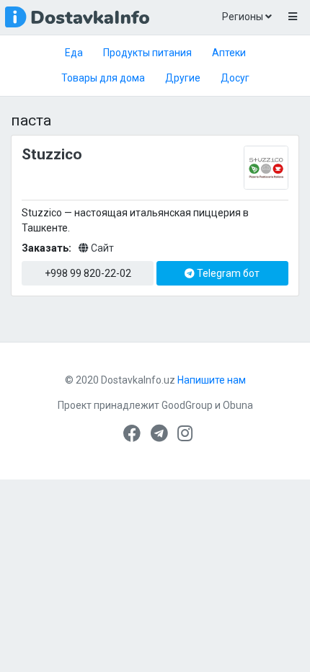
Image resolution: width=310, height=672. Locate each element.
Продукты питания (147, 52)
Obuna (238, 405)
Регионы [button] (243, 16)
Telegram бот (227, 273)
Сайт (101, 248)
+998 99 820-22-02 (88, 273)
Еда (74, 52)
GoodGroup (187, 405)
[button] (292, 17)
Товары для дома (103, 78)
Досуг (235, 78)
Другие (182, 78)
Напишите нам (211, 380)
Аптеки (229, 52)
